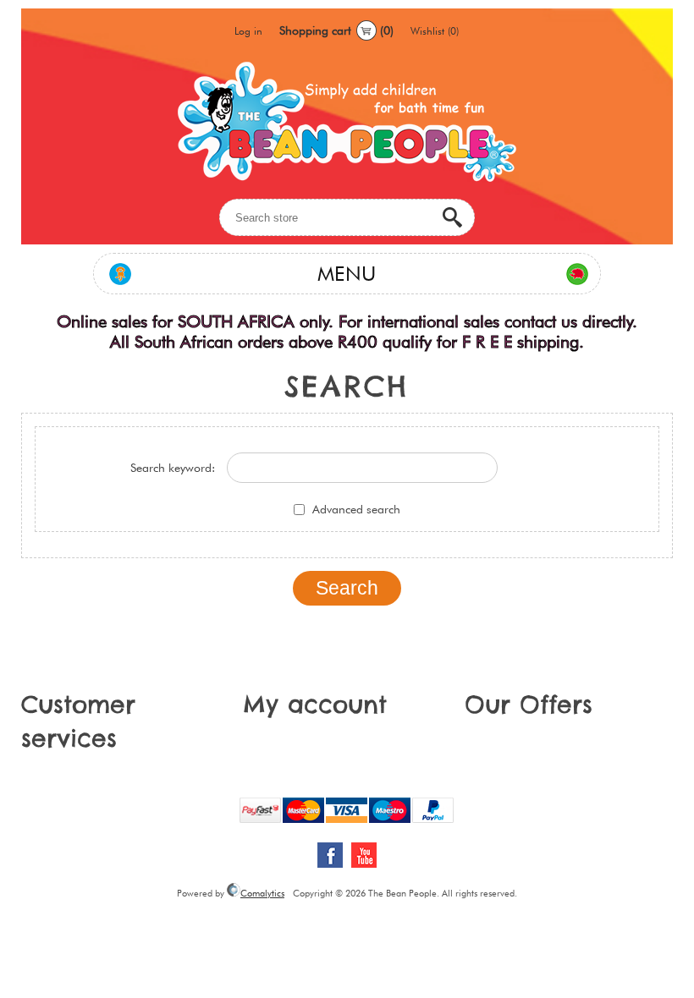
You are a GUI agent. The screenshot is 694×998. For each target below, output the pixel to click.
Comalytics (262, 893)
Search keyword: (172, 467)
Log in (248, 31)
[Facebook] (330, 855)
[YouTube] (364, 855)
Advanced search (356, 509)
